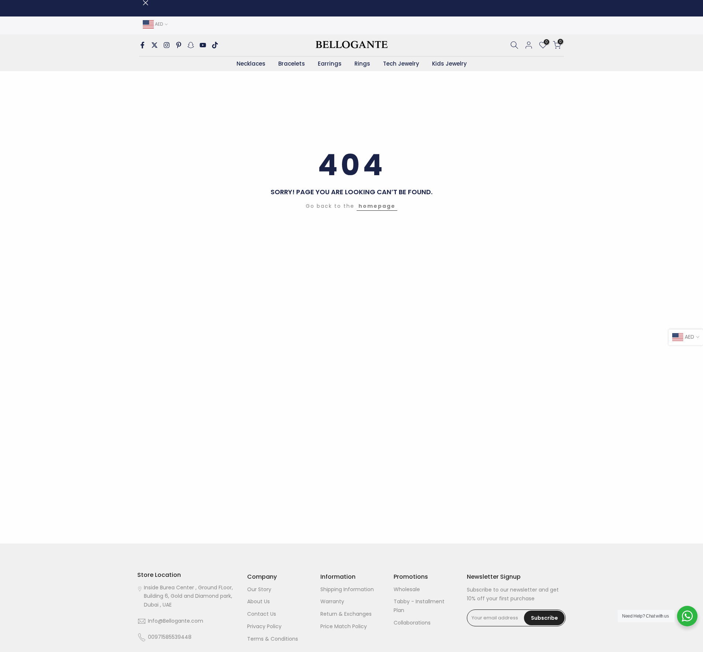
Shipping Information (347, 589)
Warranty (332, 601)
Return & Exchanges (346, 614)
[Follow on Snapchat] (190, 45)
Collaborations (412, 622)
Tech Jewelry (401, 63)
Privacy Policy (264, 626)
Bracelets (291, 63)
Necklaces (251, 63)
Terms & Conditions (272, 638)
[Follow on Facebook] (142, 45)
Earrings (330, 63)
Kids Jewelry (449, 63)
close (140, 2)
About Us (258, 601)
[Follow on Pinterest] (178, 45)
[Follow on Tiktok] (215, 45)
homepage (376, 206)
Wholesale (407, 589)
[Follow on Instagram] (166, 45)
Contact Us (261, 614)
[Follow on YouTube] (203, 45)
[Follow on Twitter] (154, 45)
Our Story (259, 589)
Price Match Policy (343, 626)
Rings (362, 63)
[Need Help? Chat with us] (687, 616)
